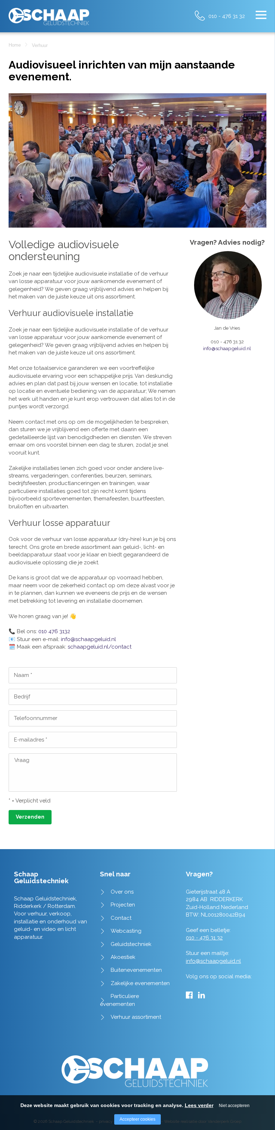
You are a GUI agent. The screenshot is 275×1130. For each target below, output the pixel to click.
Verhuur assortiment (136, 1017)
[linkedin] (201, 995)
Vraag (21, 760)
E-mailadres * (30, 739)
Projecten (123, 904)
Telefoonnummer (35, 718)
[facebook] (189, 995)
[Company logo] (49, 14)
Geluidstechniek (131, 944)
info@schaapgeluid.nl (88, 639)
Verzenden (30, 817)
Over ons (122, 892)
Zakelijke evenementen (140, 983)
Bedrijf (22, 696)
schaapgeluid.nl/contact (99, 647)
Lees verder (199, 1105)
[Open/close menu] (261, 14)
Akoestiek (123, 957)
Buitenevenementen (136, 970)
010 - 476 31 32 (226, 16)
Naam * (23, 675)
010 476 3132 (54, 631)
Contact (121, 918)
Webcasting (126, 931)
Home (15, 45)
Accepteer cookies (137, 1119)
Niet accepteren (234, 1105)
